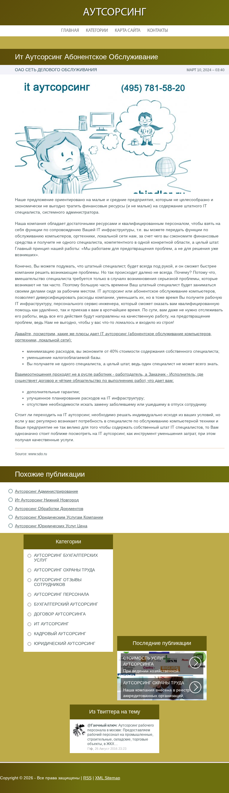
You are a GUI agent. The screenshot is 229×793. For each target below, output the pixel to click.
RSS (87, 777)
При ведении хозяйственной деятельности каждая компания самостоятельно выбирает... (154, 665)
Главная (70, 31)
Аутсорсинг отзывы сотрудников (57, 582)
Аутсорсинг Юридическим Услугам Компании (59, 517)
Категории (97, 31)
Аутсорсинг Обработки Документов (49, 508)
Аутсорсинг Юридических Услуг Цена (51, 525)
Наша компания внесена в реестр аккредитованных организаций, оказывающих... (156, 689)
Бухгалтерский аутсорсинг (66, 604)
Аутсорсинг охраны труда (64, 569)
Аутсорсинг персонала (61, 594)
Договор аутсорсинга (60, 614)
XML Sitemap (107, 777)
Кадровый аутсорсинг (60, 633)
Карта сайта (127, 31)
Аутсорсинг (114, 12)
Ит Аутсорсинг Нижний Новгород (47, 499)
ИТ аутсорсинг (51, 623)
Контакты (157, 31)
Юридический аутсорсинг (64, 643)
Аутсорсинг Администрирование (46, 491)
